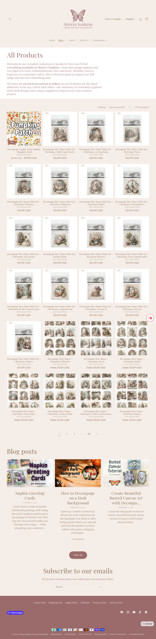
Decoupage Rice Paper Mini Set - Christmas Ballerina (60, 203)
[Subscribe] (100, 587)
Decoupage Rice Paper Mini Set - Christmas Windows (24, 203)
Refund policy (56, 634)
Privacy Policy (100, 602)
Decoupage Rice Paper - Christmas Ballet (132, 360)
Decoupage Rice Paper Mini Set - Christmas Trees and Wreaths (132, 255)
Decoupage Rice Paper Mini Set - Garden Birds (60, 255)
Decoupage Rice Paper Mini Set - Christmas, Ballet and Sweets (60, 150)
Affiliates (85, 602)
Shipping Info (56, 602)
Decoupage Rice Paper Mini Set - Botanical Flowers (96, 255)
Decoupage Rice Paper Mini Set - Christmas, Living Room (96, 150)
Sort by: (102, 107)
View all (78, 555)
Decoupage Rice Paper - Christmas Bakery (132, 412)
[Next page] (97, 434)
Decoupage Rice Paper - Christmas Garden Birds (60, 412)
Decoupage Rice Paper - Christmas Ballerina (60, 360)
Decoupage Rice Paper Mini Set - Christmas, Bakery (24, 360)
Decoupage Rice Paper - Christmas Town (96, 360)
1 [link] (59, 433)
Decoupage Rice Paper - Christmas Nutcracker (24, 412)
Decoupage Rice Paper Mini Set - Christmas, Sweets (132, 307)
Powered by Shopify (40, 634)
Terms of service (85, 634)
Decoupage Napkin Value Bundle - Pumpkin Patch (23, 150)
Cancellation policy (136, 634)
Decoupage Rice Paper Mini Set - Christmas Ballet (96, 203)
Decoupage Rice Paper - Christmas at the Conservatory (96, 412)
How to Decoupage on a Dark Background (78, 498)
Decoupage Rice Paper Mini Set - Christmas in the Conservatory (24, 307)
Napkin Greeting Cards (30, 495)
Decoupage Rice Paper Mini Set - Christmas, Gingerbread (60, 307)
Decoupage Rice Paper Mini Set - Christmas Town (132, 150)
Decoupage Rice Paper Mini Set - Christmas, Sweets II (96, 307)
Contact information (118, 634)
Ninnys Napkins (25, 634)
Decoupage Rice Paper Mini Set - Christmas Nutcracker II (132, 203)
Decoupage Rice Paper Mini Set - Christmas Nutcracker (24, 255)
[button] (10, 19)
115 (89, 434)
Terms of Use (116, 602)
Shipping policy (100, 634)
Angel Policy (71, 602)
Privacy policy (70, 634)
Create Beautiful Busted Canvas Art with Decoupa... (126, 498)
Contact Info (39, 602)
